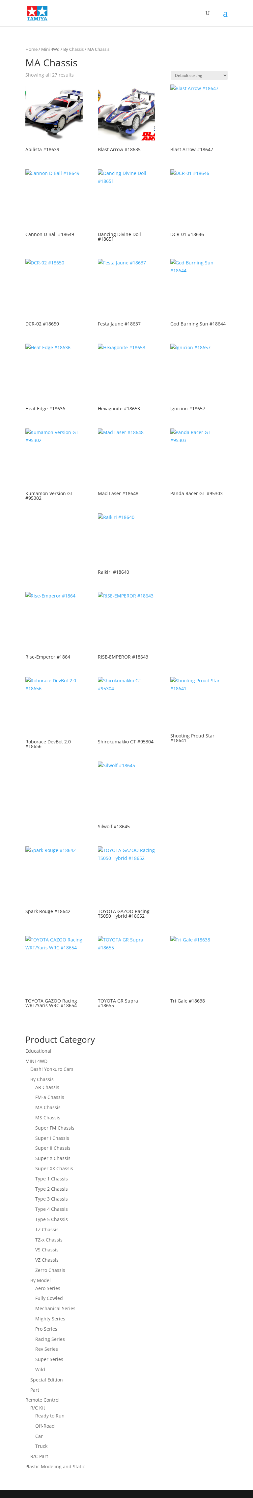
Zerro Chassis (50, 1270)
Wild (40, 1369)
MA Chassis (48, 1107)
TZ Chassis (47, 1229)
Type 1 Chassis (51, 1178)
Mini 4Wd (50, 49)
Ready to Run (50, 1416)
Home (31, 49)
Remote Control (42, 1400)
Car (39, 1436)
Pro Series (46, 1329)
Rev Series (46, 1349)
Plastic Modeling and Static (55, 1466)
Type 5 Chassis (51, 1219)
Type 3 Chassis (51, 1199)
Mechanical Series (55, 1308)
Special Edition (46, 1380)
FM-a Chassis (49, 1097)
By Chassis (73, 49)
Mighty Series (50, 1318)
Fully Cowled (49, 1298)
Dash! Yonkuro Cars (51, 1069)
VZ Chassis (47, 1260)
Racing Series (50, 1339)
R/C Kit (37, 1408)
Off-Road (45, 1426)
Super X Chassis (52, 1158)
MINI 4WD (36, 1061)
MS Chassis (47, 1117)
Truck (41, 1446)
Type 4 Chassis (51, 1209)
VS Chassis (47, 1249)
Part (34, 1390)
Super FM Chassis (54, 1128)
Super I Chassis (52, 1138)
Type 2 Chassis (51, 1189)
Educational (38, 1051)
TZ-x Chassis (49, 1240)
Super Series (49, 1359)
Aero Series (47, 1288)
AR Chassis (47, 1087)
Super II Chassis (52, 1148)
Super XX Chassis (54, 1168)
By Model (40, 1280)
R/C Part (39, 1456)
